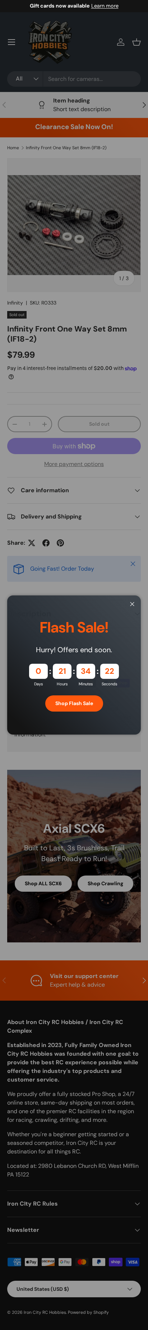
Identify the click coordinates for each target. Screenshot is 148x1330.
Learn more (105, 6)
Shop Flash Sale (74, 703)
